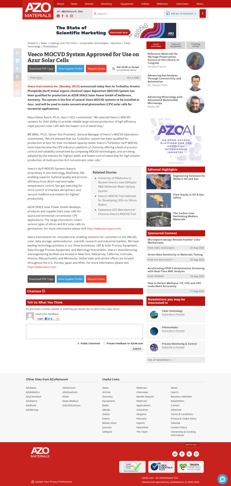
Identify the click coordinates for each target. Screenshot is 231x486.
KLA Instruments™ (163, 259)
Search (175, 392)
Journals (107, 427)
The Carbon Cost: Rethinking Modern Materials (185, 216)
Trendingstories (195, 45)
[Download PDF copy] (17, 52)
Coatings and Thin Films (63, 43)
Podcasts (141, 418)
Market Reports (145, 396)
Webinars (141, 387)
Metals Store (109, 423)
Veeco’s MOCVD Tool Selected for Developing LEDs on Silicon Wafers (117, 200)
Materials (141, 401)
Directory (106, 3)
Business (116, 43)
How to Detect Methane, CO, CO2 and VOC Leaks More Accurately (174, 284)
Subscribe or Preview (173, 314)
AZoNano (31, 387)
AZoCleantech (33, 396)
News (44, 43)
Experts (140, 423)
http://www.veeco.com (42, 267)
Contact (175, 405)
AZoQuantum (69, 392)
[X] (17, 77)
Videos (106, 414)
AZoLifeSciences (71, 405)
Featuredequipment (175, 45)
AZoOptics (31, 401)
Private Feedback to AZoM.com (125, 343)
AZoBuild (31, 405)
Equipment (108, 401)
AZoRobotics (33, 392)
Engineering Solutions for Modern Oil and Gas (189, 177)
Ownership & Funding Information (183, 433)
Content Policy (179, 427)
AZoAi (65, 396)
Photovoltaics (50, 46)
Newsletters (177, 401)
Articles (106, 392)
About (174, 387)
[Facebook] (17, 68)
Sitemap (175, 423)
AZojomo (141, 414)
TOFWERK (159, 276)
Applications (143, 405)
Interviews (142, 392)
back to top (190, 444)
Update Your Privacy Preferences (53, 481)
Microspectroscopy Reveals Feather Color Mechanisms (174, 241)
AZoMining (32, 409)
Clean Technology (172, 310)
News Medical (70, 401)
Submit (137, 348)
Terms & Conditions (182, 414)
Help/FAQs (142, 427)
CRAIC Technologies (164, 247)
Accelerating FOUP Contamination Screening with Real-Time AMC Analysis (176, 269)
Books (105, 405)
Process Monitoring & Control (179, 343)
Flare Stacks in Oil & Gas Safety (188, 196)
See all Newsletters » (160, 359)
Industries (142, 409)
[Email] (17, 93)
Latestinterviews (156, 45)
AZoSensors (69, 387)
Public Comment (90, 343)
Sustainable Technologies (94, 43)
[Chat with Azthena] (222, 479)
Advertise (176, 409)
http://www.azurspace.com (104, 228)
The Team (142, 431)
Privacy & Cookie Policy (183, 418)
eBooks (106, 409)
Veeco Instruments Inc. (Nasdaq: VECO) (54, 86)
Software (107, 431)
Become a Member (181, 396)
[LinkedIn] (17, 60)
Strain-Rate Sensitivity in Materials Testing (175, 254)
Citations (34, 291)
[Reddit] (17, 85)
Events (106, 418)
